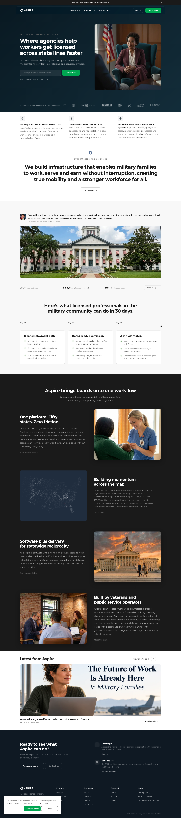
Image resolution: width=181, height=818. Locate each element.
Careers (86, 800)
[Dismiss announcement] (161, 2)
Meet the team (100, 640)
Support (114, 796)
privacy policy (27, 803)
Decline (49, 809)
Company (88, 10)
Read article (150, 721)
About (86, 792)
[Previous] (153, 659)
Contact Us (88, 804)
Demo (113, 792)
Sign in (138, 10)
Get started (153, 10)
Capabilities (61, 796)
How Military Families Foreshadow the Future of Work (54, 719)
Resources (104, 10)
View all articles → (141, 659)
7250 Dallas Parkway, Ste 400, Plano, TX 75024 (144, 814)
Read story (151, 288)
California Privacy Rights (148, 800)
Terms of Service (145, 796)
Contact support (109, 771)
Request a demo (30, 766)
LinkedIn (114, 800)
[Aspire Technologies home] (26, 10)
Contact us (53, 766)
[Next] (159, 659)
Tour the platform (28, 452)
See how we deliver (29, 573)
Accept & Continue (32, 809)
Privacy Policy (144, 792)
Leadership (88, 796)
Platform (74, 10)
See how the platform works (33, 79)
